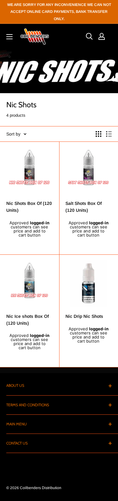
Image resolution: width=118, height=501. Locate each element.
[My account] (101, 36)
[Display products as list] (109, 134)
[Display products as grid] (98, 134)
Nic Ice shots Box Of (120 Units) (27, 320)
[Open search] (89, 36)
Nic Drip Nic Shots (84, 316)
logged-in (39, 222)
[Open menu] (9, 36)
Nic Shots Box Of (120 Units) (29, 207)
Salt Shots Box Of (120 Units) (83, 207)
